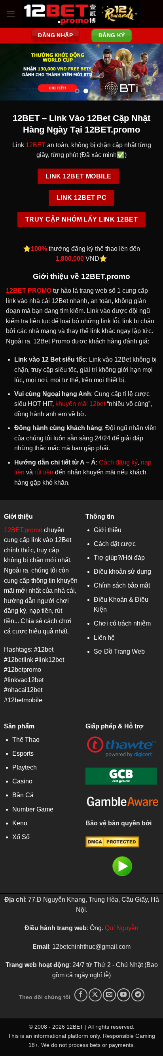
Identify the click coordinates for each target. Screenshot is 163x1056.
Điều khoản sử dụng (122, 571)
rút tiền (43, 472)
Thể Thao (26, 739)
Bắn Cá (23, 795)
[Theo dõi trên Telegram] (137, 994)
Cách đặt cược (115, 543)
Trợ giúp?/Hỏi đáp (119, 557)
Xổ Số (21, 837)
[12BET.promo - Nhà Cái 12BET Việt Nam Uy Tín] (82, 13)
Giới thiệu (107, 530)
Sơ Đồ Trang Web (119, 651)
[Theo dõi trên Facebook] (80, 994)
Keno (19, 823)
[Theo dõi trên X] (95, 994)
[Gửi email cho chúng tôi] (109, 994)
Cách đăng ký (118, 462)
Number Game (32, 809)
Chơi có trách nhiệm (122, 623)
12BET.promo (23, 530)
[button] (10, 13)
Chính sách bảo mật (122, 585)
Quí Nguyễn (121, 928)
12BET (35, 145)
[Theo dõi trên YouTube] (123, 994)
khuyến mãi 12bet (80, 403)
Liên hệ (104, 637)
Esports (23, 753)
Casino (22, 781)
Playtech (24, 767)
